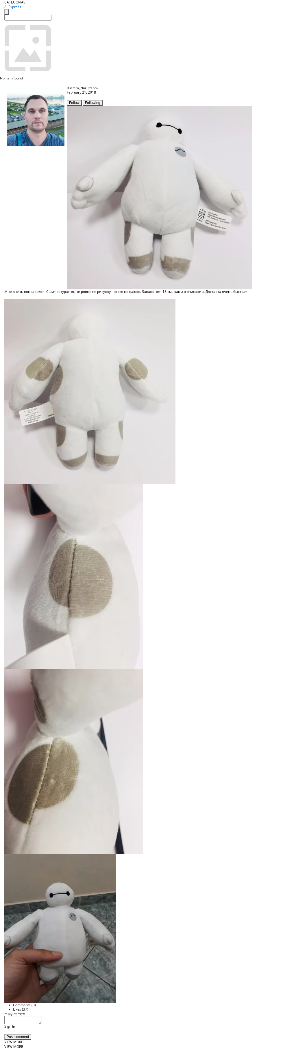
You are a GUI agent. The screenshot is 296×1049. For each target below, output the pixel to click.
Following (92, 103)
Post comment (18, 1037)
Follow (74, 103)
